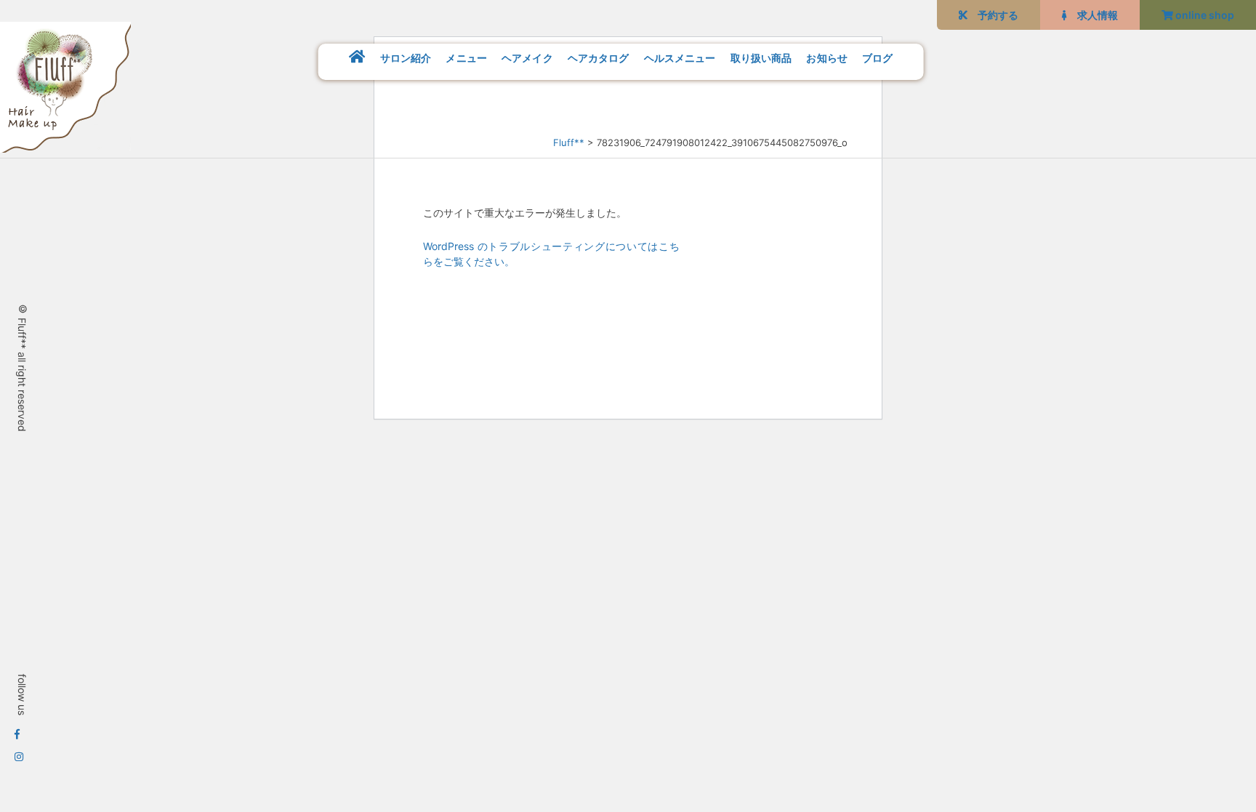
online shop (1203, 15)
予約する (992, 15)
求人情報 (1092, 15)
